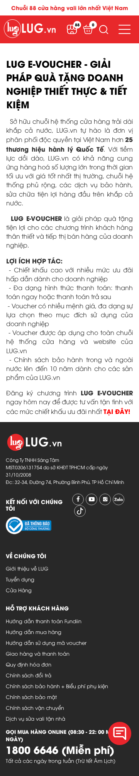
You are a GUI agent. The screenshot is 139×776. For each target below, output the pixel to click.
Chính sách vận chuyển (35, 707)
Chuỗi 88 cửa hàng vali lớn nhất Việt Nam (69, 7)
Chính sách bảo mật (31, 696)
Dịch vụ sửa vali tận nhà (35, 718)
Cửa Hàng (19, 589)
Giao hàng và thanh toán (38, 653)
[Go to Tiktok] (80, 511)
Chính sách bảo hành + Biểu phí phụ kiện (57, 685)
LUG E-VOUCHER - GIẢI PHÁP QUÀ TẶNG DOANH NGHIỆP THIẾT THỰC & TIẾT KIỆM (66, 83)
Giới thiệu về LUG (27, 568)
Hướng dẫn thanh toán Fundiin (43, 620)
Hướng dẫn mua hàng (33, 631)
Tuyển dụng (20, 579)
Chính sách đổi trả (28, 675)
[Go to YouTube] (91, 499)
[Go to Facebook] (78, 499)
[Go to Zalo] (118, 499)
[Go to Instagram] (105, 499)
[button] (103, 29)
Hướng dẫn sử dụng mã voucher (46, 642)
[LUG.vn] (30, 29)
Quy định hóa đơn (28, 664)
